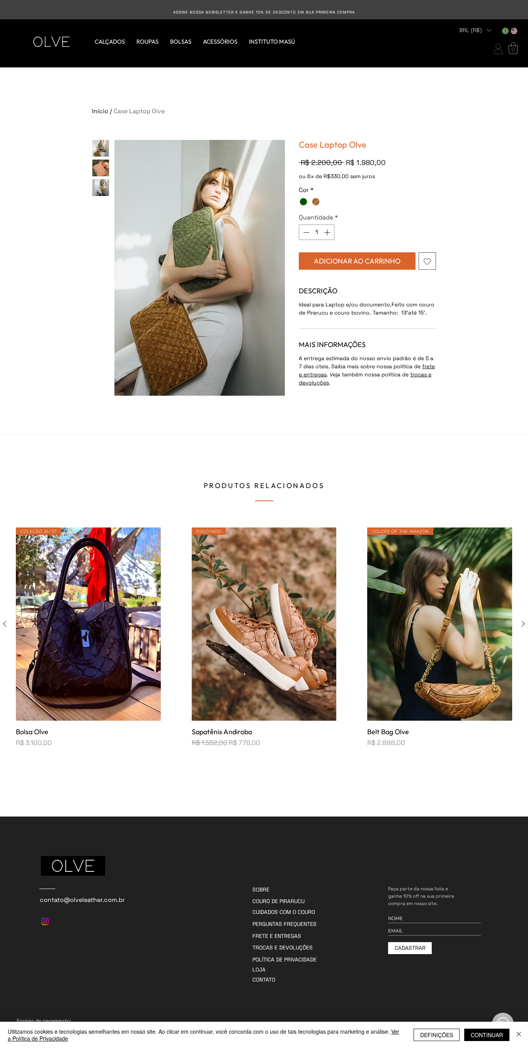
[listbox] (475, 30)
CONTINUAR (487, 1035)
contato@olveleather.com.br (82, 900)
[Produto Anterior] (4, 623)
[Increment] (327, 232)
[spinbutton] (316, 232)
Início (100, 111)
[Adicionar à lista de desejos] (427, 261)
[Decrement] (305, 232)
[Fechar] (518, 1035)
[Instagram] (45, 921)
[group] (264, 637)
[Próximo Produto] (523, 623)
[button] (475, 30)
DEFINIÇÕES (436, 1035)
